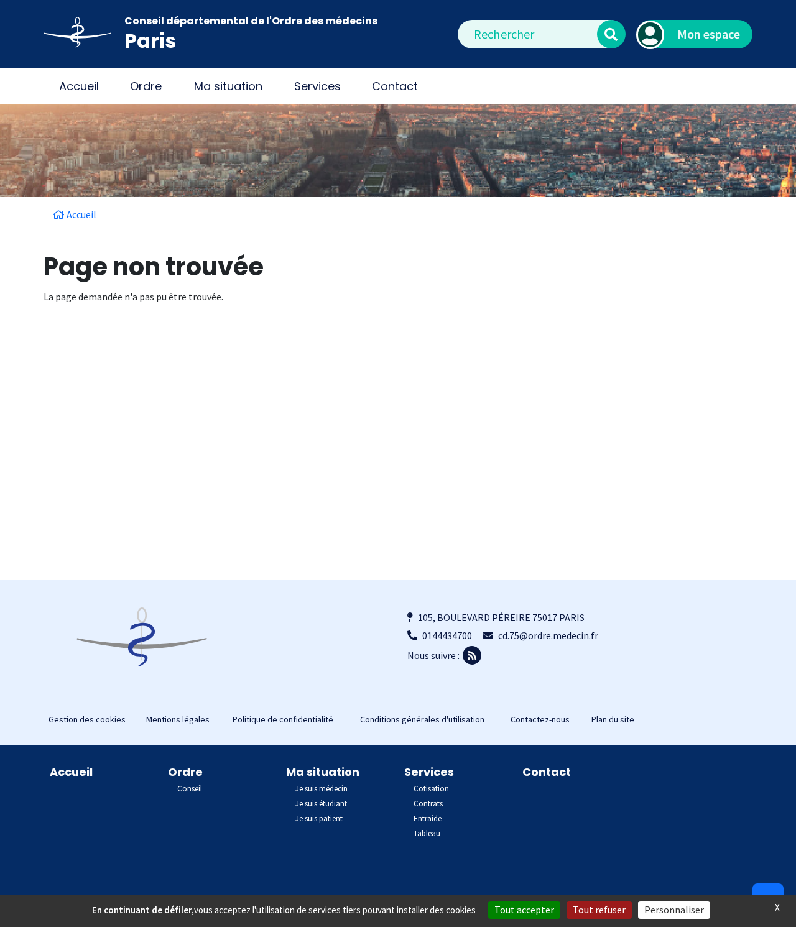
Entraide (428, 818)
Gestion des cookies (87, 719)
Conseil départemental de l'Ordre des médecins (250, 21)
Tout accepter (524, 909)
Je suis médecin (321, 788)
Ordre (185, 772)
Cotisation (431, 788)
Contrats (428, 803)
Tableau (427, 833)
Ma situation (322, 772)
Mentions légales (178, 719)
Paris (150, 41)
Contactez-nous (540, 719)
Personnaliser (674, 909)
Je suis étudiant (321, 803)
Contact (395, 86)
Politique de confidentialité (283, 719)
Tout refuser (599, 909)
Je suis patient (319, 818)
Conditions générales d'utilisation (422, 719)
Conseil (189, 788)
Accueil (79, 86)
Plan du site (612, 719)
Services (429, 772)
